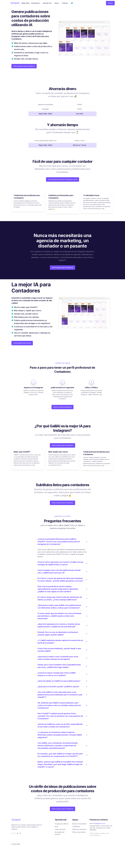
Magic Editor (26, 3)
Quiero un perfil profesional (62, 407)
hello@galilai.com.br (99, 823)
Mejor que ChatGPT (22, 452)
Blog (56, 826)
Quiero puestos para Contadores (24, 66)
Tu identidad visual (91, 195)
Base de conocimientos (79, 824)
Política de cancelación (79, 829)
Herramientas (35, 3)
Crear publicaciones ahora (22, 343)
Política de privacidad (78, 832)
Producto (65, 3)
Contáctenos (76, 826)
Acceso (110, 3)
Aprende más (47, 3)
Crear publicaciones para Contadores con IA (62, 179)
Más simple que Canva (58, 452)
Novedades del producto (59, 833)
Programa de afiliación (61, 824)
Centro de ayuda (60, 829)
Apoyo (57, 3)
